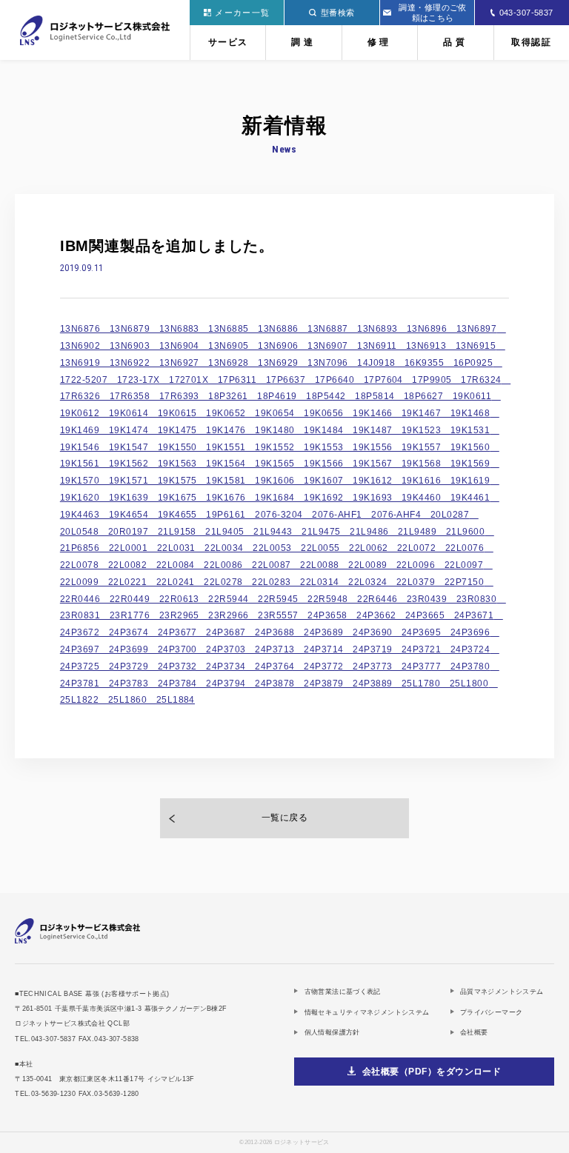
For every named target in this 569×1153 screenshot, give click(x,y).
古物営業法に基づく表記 (342, 991)
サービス (228, 42)
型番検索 (338, 12)
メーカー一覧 (242, 12)
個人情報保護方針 (332, 1032)
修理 (380, 42)
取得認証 (531, 42)
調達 (303, 42)
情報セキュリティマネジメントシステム (367, 1012)
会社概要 (474, 1032)
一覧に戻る (284, 817)
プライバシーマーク (491, 1012)
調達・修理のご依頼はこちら (432, 12)
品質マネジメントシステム (502, 991)
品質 (455, 42)
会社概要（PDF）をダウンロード (432, 1071)
